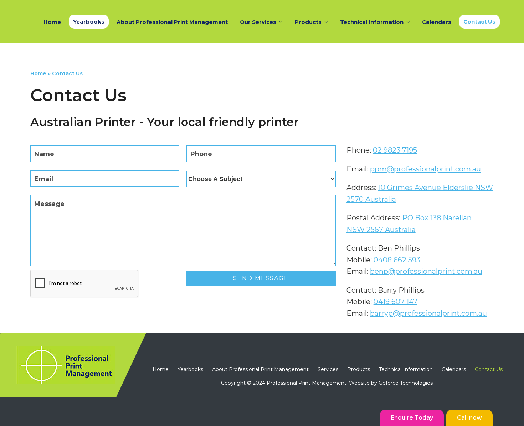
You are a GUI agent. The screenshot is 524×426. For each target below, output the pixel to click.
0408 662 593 (397, 260)
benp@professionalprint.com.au (426, 271)
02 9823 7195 (395, 150)
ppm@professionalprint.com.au (425, 169)
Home (38, 73)
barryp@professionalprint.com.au (428, 313)
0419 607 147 (395, 301)
